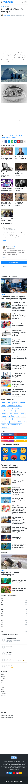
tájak (12, 421)
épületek (16, 413)
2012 (14, 624)
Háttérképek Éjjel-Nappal (7, 717)
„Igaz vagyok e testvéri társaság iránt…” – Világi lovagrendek (6, 204)
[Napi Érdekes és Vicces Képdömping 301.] (6, 581)
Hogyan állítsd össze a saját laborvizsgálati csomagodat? (19, 341)
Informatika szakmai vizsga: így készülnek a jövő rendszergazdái (13, 298)
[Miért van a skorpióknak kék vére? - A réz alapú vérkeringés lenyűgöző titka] (6, 350)
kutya (18, 416)
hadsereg (8, 137)
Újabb (3, 266)
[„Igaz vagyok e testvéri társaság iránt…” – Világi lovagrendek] (7, 197)
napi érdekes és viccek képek (14, 405)
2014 (14, 620)
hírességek (9, 419)
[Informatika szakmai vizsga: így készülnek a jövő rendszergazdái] (14, 285)
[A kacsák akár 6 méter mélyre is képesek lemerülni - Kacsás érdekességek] (6, 546)
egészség (10, 408)
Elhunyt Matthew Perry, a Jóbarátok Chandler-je (20, 158)
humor (3, 402)
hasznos (4, 413)
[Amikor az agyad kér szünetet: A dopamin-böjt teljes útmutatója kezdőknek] (6, 316)
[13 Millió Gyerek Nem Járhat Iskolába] (21, 197)
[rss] (20, 773)
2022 (14, 607)
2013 (14, 622)
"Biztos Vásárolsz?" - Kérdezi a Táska (7, 219)
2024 (14, 602)
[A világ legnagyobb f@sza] (6, 481)
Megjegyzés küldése (14, 262)
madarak (21, 419)
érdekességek (13, 135)
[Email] (21, 141)
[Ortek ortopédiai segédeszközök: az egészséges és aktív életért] (6, 383)
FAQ (21, 781)
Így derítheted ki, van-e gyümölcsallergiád (19, 324)
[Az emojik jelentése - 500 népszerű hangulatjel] (14, 454)
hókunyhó (13, 137)
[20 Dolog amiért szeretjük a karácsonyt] (6, 538)
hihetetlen (11, 410)
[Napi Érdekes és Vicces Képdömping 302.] (14, 561)
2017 (14, 613)
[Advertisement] (14, 35)
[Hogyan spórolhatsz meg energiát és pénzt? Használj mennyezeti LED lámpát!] (6, 529)
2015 (14, 618)
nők (13, 416)
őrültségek (17, 408)
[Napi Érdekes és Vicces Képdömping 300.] (6, 589)
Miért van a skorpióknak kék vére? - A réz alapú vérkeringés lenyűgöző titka (19, 350)
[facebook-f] (7, 773)
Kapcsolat (16, 781)
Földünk (3, 137)
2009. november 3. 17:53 (10, 248)
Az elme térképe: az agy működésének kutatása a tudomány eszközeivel (19, 358)
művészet (4, 410)
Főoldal (2, 6)
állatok (3, 405)
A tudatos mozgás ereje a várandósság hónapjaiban (19, 375)
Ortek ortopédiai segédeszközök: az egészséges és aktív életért (18, 384)
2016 (14, 615)
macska (22, 413)
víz (9, 416)
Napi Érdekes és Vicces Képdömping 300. (19, 589)
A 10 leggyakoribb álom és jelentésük (6, 189)
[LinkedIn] (15, 141)
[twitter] (10, 773)
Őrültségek (3, 693)
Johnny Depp (5, 427)
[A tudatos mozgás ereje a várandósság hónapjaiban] (6, 375)
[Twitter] (9, 141)
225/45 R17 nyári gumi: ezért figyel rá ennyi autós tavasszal (19, 367)
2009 (14, 631)
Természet (3, 695)
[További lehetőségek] (24, 141)
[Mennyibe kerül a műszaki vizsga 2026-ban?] (6, 500)
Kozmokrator (10, 247)
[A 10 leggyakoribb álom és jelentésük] (7, 183)
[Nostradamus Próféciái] (21, 183)
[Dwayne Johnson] (7, 167)
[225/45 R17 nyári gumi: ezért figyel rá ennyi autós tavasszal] (6, 367)
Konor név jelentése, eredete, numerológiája (6, 158)
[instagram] (17, 773)
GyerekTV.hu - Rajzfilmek (7, 715)
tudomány (19, 410)
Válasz (4, 240)
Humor (2, 687)
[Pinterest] (18, 141)
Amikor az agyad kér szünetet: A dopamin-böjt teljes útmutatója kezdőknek (19, 316)
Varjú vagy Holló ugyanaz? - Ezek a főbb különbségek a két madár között (19, 473)
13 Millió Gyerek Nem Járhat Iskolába (19, 203)
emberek (7, 6)
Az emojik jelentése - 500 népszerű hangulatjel (11, 466)
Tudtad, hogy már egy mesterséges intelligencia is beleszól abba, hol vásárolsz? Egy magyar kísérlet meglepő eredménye (19, 306)
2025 (14, 600)
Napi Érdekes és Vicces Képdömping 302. (10, 574)
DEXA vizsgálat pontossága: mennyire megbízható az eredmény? (19, 333)
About (11, 781)
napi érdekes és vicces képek (14, 424)
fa (2, 421)
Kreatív (2, 689)
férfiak (7, 421)
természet (22, 402)
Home (7, 781)
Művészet (3, 691)
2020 (14, 611)
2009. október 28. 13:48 (10, 229)
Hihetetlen (3, 685)
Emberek (3, 678)
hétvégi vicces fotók (20, 421)
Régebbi (24, 266)
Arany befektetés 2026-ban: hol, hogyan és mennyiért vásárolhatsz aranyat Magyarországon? (19, 393)
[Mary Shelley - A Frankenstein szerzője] (21, 167)
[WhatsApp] (12, 141)
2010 (14, 629)
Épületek (3, 680)
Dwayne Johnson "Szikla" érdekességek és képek (6, 174)
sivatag (3, 424)
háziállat (4, 416)
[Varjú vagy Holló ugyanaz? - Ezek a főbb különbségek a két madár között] (6, 473)
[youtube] (14, 773)
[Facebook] (6, 141)
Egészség (3, 676)
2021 (14, 609)
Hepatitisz (9, 228)
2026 (14, 598)
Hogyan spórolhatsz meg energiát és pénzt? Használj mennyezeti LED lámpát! (19, 529)
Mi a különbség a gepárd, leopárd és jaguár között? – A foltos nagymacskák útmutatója (18, 491)
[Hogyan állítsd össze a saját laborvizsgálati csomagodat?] (6, 341)
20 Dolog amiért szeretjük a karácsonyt (19, 537)
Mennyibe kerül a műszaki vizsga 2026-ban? (19, 500)
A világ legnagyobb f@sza (18, 481)
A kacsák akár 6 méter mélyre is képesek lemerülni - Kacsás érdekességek (19, 546)
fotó (3, 419)
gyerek (23, 416)
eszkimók (20, 135)
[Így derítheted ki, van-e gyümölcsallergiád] (6, 324)
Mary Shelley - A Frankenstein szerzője (20, 173)
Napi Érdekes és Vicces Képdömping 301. (19, 580)
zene (15, 419)
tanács (10, 413)
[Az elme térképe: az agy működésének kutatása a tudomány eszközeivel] (6, 358)
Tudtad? (19, 779)
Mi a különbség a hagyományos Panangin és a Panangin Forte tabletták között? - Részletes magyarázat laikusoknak (19, 510)
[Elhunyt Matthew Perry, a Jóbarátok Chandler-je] (21, 151)
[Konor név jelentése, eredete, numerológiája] (7, 151)
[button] (1, 2)
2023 (14, 604)
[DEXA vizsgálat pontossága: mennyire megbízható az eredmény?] (6, 333)
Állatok (2, 674)
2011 (14, 626)
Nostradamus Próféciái (19, 189)
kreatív (9, 402)
